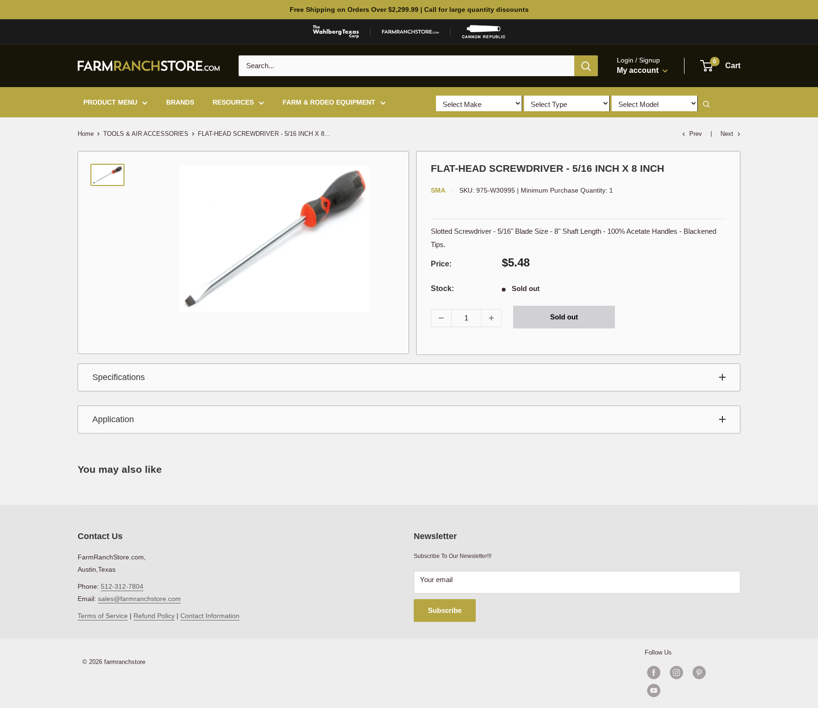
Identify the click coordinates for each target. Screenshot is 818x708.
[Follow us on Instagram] (676, 672)
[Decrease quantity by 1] (441, 318)
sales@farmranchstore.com (139, 598)
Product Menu (110, 102)
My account (638, 70)
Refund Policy (154, 616)
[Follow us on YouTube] (688, 690)
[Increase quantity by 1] (491, 318)
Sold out (564, 317)
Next (726, 133)
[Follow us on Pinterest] (699, 672)
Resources (233, 102)
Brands (180, 102)
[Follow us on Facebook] (653, 672)
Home (86, 133)
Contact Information (210, 616)
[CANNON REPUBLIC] (483, 31)
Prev (695, 133)
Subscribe (445, 610)
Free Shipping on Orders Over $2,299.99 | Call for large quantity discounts (409, 9)
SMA (438, 190)
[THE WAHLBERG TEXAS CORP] (336, 31)
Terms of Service (103, 616)
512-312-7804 (122, 586)
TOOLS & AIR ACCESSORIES (145, 133)
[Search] (586, 65)
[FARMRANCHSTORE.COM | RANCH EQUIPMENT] (410, 31)
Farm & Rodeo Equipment (329, 102)
